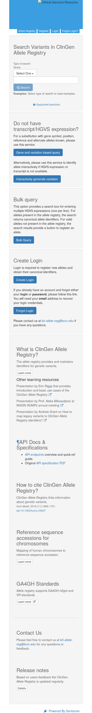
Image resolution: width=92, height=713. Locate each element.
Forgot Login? (70, 31)
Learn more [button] (24, 373)
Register (44, 31)
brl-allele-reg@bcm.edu (58, 321)
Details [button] (22, 688)
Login (55, 31)
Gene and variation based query (38, 152)
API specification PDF (50, 463)
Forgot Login (25, 310)
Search (25, 87)
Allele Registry (26, 31)
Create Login (25, 280)
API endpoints (34, 454)
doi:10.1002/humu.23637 (31, 510)
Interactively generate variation (37, 179)
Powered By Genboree (64, 711)
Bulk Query (23, 240)
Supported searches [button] (48, 104)
